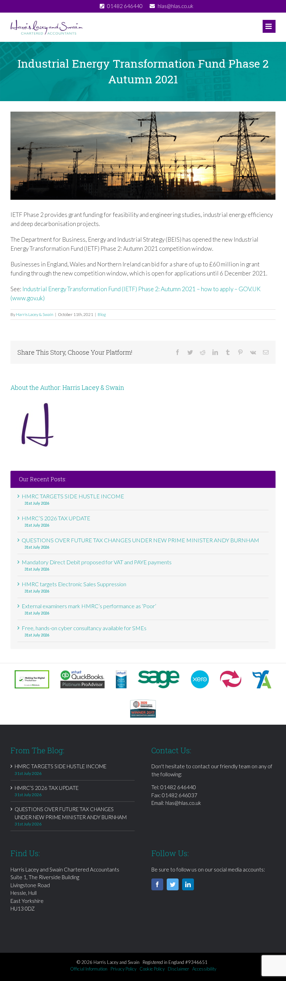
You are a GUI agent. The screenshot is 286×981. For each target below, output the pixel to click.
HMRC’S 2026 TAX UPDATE (56, 518)
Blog (102, 314)
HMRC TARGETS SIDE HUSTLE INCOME (73, 496)
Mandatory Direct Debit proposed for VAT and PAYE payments (97, 562)
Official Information (88, 969)
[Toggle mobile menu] (269, 26)
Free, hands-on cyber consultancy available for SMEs (84, 628)
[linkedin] (188, 884)
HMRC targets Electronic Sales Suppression (74, 584)
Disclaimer (178, 969)
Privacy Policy (123, 969)
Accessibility (204, 969)
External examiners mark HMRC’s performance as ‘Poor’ (89, 606)
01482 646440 (178, 787)
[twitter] (173, 884)
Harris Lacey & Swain (34, 314)
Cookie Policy (152, 969)
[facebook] (157, 884)
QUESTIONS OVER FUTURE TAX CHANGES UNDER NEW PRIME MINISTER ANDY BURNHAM (140, 540)
